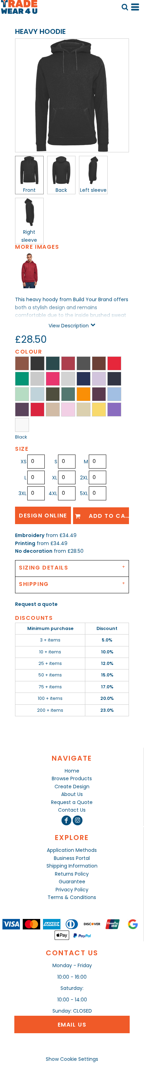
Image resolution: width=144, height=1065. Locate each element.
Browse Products (72, 778)
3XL (23, 493)
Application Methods (72, 850)
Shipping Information (72, 865)
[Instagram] (77, 820)
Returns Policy (72, 873)
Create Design (72, 786)
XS (24, 461)
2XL (84, 477)
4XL (53, 493)
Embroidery (29, 535)
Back (61, 190)
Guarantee (72, 881)
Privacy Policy (72, 889)
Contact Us (72, 809)
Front (29, 190)
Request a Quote (72, 802)
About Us (72, 794)
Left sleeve (93, 190)
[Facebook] (66, 820)
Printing (25, 543)
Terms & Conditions (72, 897)
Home (72, 770)
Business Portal (72, 858)
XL (54, 477)
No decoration (33, 551)
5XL (84, 493)
